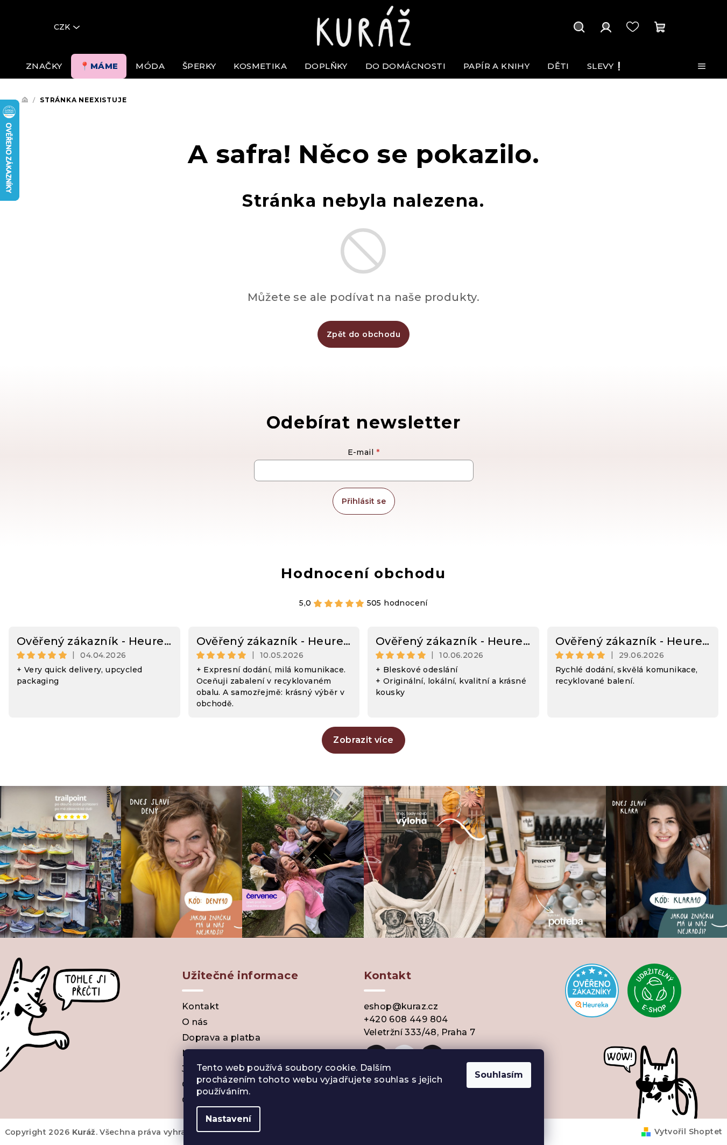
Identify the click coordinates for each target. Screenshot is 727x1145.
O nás (195, 1022)
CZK (62, 27)
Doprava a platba (221, 1037)
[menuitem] (43, 66)
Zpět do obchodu (363, 334)
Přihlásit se (364, 501)
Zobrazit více (363, 740)
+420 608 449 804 (406, 1019)
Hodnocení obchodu (363, 573)
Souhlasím (499, 1075)
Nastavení (228, 1119)
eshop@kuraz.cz (401, 1006)
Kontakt (201, 1006)
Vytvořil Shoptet (688, 1131)
